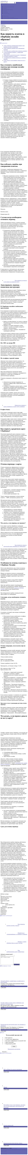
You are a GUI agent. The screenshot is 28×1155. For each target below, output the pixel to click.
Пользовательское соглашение (19, 1149)
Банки (5, 8)
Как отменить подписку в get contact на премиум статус (15, 281)
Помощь (6, 12)
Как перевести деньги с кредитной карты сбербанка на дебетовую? (15, 545)
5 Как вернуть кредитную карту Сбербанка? (15, 55)
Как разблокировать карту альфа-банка (15, 951)
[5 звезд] (4, 904)
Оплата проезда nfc (8, 1125)
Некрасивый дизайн (10, 1043)
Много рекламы (9, 1042)
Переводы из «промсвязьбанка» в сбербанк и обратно (17, 933)
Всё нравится (8, 1037)
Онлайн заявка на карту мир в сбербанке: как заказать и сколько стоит (12, 1003)
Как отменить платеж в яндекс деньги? (16, 925)
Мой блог (6, 16)
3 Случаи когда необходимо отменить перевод (15, 51)
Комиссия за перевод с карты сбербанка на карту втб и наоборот (15, 406)
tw (4, 4)
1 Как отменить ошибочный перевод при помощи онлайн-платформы (14, 46)
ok (1, 4)
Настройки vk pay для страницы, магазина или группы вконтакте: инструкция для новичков (14, 1106)
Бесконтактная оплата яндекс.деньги (13, 1143)
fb (3, 4)
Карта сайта (4, 1151)
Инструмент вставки (9, 17)
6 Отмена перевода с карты (10, 56)
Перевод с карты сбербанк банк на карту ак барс (16, 942)
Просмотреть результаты (14, 1049)
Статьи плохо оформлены (12, 1039)
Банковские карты (8, 9)
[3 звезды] (2, 904)
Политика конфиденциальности (9, 1149)
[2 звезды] (1, 904)
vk (6, 4)
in (5, 4)
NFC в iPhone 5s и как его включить (13, 1069)
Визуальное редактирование (11, 18)
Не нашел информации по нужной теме (15, 1040)
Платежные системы (9, 6)
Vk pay (5, 1087)
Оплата (5, 10)
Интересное (7, 13)
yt (2, 4)
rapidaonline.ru (4, 1)
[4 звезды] (3, 904)
